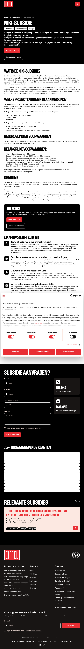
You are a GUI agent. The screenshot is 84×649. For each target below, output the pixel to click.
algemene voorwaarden (32, 428)
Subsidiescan (60, 570)
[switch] (32, 336)
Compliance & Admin (62, 581)
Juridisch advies (61, 604)
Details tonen (72, 345)
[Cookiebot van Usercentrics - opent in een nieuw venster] (71, 295)
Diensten (33, 577)
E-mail (7, 390)
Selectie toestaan (42, 352)
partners (38, 323)
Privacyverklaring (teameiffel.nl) (24, 641)
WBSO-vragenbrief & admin (65, 607)
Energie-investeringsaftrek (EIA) (16, 595)
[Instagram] (44, 645)
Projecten (33, 581)
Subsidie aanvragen (62, 577)
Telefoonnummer (11, 401)
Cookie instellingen (65, 641)
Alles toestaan (68, 352)
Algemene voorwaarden (47, 641)
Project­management (62, 584)
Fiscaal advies (60, 588)
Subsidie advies (61, 574)
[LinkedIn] (40, 645)
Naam (6, 379)
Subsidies (16, 17)
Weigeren (15, 352)
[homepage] (8, 4)
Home (6, 17)
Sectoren (33, 584)
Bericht (7, 411)
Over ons (33, 588)
